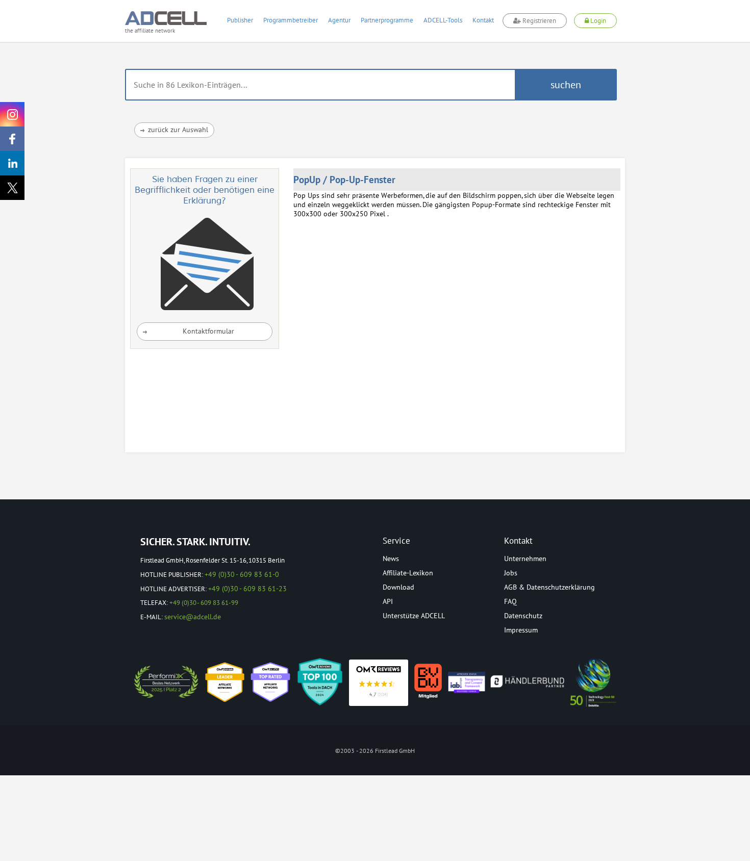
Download (398, 587)
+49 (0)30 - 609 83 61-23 (247, 588)
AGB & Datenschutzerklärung (549, 587)
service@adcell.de (192, 616)
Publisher (240, 20)
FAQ (510, 601)
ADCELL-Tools (442, 20)
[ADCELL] (378, 683)
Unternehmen (525, 558)
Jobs (510, 572)
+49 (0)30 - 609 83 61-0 (242, 574)
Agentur (339, 20)
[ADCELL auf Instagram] (12, 114)
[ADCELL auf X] (12, 187)
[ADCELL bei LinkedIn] (12, 163)
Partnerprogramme (387, 20)
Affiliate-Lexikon (408, 572)
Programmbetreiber (290, 20)
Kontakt (483, 20)
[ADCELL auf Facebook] (12, 138)
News (391, 558)
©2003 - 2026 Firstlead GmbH (375, 750)
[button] (566, 84)
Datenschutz (523, 615)
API (388, 601)
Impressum (521, 630)
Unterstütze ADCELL (414, 615)
